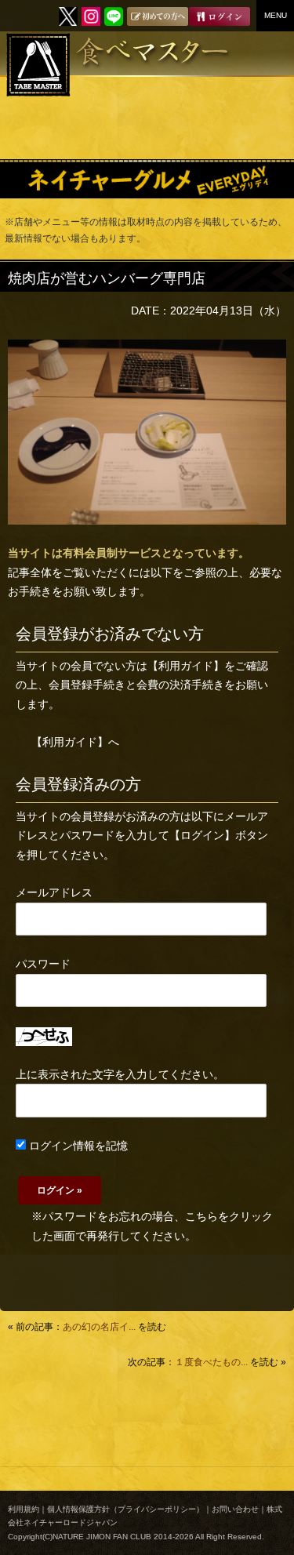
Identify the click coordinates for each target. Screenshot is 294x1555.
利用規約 (23, 1509)
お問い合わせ (235, 1509)
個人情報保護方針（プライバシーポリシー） (125, 1509)
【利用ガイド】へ (75, 742)
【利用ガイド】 (185, 665)
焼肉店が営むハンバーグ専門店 (106, 278)
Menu (275, 15)
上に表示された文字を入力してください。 (120, 1074)
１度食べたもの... (211, 1362)
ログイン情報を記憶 (77, 1145)
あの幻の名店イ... (99, 1326)
